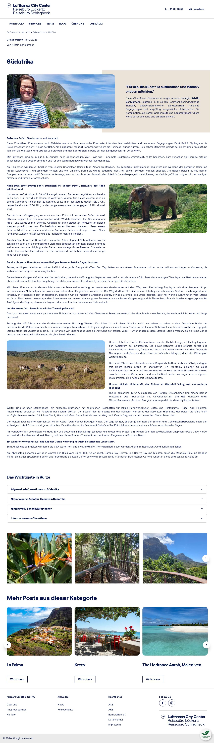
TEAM (50, 23)
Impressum (114, 724)
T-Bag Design (84, 431)
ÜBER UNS (77, 23)
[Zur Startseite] (30, 9)
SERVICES (35, 23)
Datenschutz (115, 719)
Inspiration (25, 32)
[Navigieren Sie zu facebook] (162, 702)
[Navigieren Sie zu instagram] (171, 702)
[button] (107, 489)
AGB (111, 704)
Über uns (12, 704)
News (61, 704)
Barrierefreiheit (117, 714)
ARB (110, 709)
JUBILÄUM (96, 23)
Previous (7, 644)
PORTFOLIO (16, 23)
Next (205, 558)
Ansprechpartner (16, 709)
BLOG (62, 23)
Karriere (11, 714)
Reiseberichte (39, 32)
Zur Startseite (12, 32)
